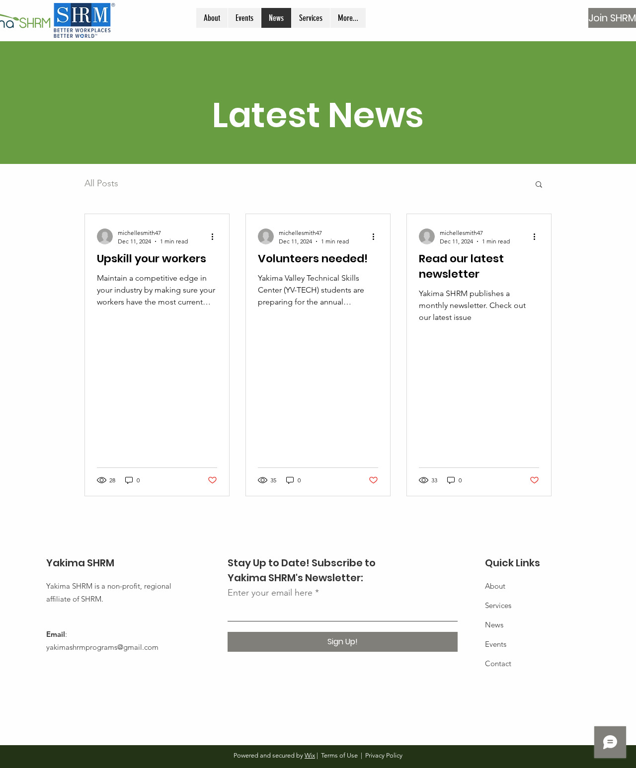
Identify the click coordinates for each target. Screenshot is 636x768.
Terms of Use (339, 755)
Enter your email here (270, 592)
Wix (310, 755)
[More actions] (216, 236)
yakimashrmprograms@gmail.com (102, 647)
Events (495, 644)
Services (498, 605)
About (495, 586)
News (494, 624)
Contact (498, 663)
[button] (539, 185)
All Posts (101, 183)
